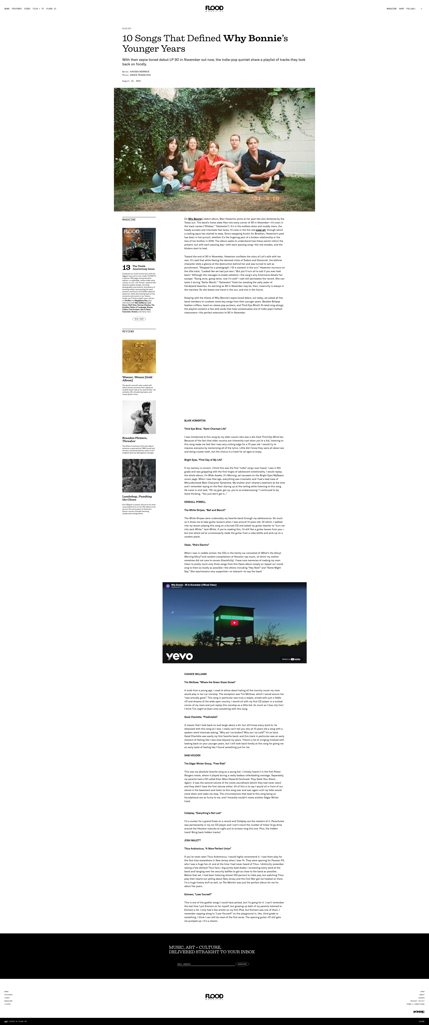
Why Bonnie (195, 218)
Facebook (411, 19)
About (422, 995)
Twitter (410, 15)
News (6, 8)
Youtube (410, 23)
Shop (401, 8)
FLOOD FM (411, 26)
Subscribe (242, 964)
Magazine (392, 8)
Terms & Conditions (415, 1004)
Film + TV (38, 8)
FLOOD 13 (51, 8)
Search (421, 998)
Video (27, 8)
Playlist (126, 28)
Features (17, 8)
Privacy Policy (417, 1001)
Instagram (411, 12)
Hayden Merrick (139, 71)
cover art (261, 229)
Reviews (139, 331)
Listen (7, 1004)
